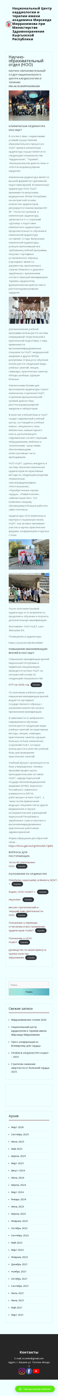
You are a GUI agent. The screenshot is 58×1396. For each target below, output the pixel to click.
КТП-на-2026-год (19, 684)
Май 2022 (16, 1242)
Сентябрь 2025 (20, 1134)
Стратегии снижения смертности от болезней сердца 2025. (30, 1067)
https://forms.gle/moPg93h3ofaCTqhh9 (31, 845)
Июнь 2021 (17, 1300)
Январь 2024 (18, 1199)
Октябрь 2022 (19, 1228)
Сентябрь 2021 (20, 1285)
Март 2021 (17, 1314)
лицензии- (15, 899)
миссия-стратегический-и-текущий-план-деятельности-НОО (26, 911)
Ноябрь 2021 (19, 1271)
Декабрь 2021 (19, 1264)
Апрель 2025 (18, 1156)
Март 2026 (17, 1127)
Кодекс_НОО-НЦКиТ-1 (22, 891)
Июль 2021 (17, 1293)
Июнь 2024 (17, 1177)
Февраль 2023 (19, 1221)
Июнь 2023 (17, 1206)
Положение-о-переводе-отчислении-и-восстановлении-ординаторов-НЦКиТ (27, 926)
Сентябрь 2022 (20, 1235)
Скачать (36, 684)
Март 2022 (17, 1249)
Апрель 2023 (18, 1213)
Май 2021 (16, 1307)
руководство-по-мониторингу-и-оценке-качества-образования (28, 953)
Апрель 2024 (18, 1184)
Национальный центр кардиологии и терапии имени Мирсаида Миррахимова (29, 1030)
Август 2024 (18, 1170)
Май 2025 (16, 1148)
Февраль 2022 (19, 1257)
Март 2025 (17, 1163)
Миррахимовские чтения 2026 (28, 1019)
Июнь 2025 (17, 1141)
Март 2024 (17, 1192)
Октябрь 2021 (19, 1278)
